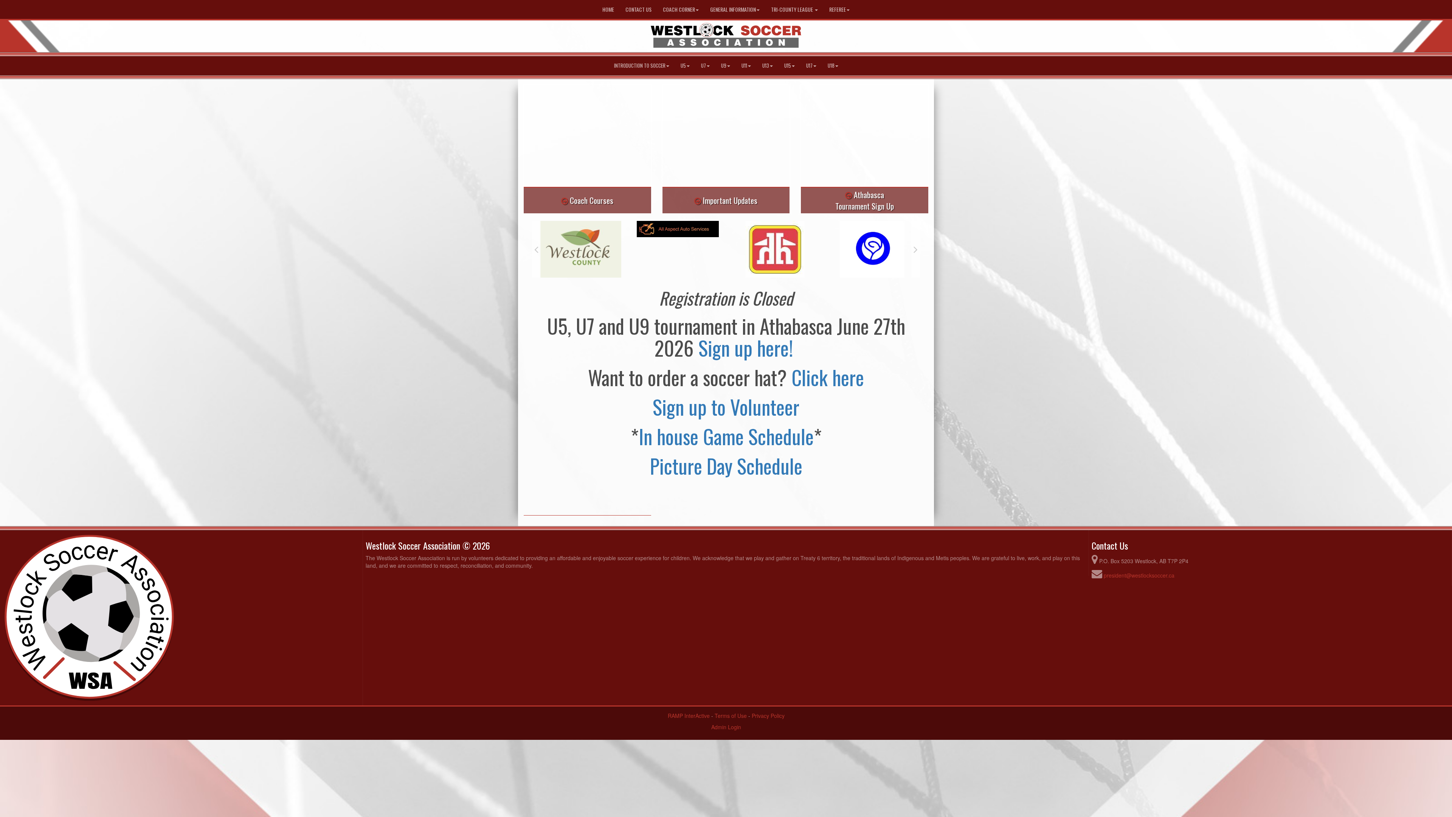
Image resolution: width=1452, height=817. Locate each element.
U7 (703, 65)
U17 (809, 65)
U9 (723, 65)
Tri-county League (792, 9)
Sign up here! (747, 347)
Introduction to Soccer (640, 65)
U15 (787, 65)
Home (608, 9)
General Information (733, 9)
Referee (837, 9)
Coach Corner (679, 9)
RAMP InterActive (689, 715)
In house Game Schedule (726, 436)
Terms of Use (731, 715)
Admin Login (726, 727)
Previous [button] (536, 249)
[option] (580, 229)
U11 (744, 65)
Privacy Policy (768, 715)
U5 (683, 65)
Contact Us (638, 9)
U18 (831, 65)
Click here (827, 377)
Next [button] (915, 249)
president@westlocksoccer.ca (1139, 575)
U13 (765, 65)
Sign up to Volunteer (726, 406)
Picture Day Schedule (726, 465)
